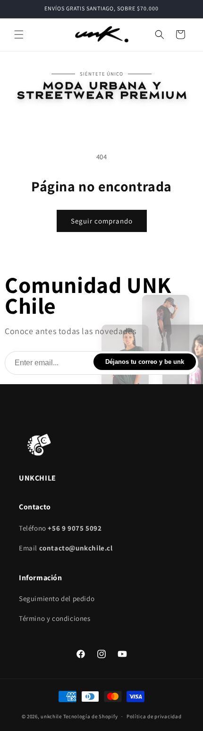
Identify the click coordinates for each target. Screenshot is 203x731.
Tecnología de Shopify (90, 716)
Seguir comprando (102, 220)
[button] (18, 34)
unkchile (51, 716)
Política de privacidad (154, 716)
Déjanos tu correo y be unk (144, 361)
